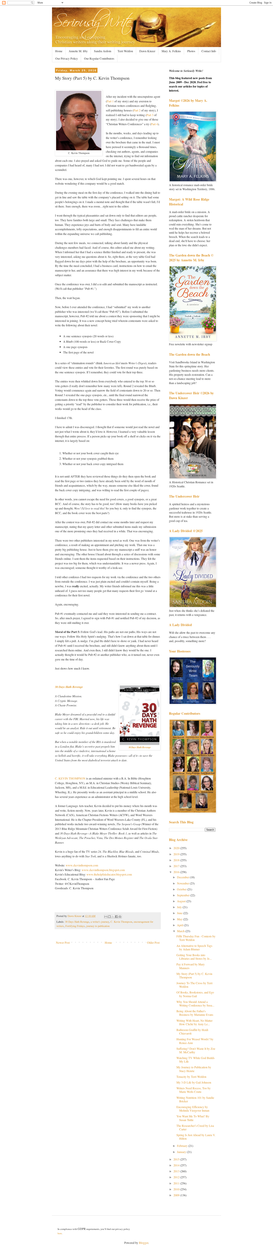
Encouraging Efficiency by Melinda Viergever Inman (192, 1108)
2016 (176, 872)
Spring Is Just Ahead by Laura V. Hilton (195, 1136)
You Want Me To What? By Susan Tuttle (192, 1118)
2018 (176, 860)
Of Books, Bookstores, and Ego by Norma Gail (195, 994)
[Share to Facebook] (116, 916)
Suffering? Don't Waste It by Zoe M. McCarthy (195, 1050)
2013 (176, 1171)
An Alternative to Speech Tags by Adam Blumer (194, 947)
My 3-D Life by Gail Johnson (193, 1082)
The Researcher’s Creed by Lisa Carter (195, 1127)
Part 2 (137, 110)
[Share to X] (113, 916)
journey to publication (98, 926)
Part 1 (110, 101)
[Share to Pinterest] (120, 916)
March (181, 931)
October (182, 889)
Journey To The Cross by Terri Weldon (194, 984)
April (180, 925)
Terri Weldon (125, 51)
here (60, 1233)
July (180, 907)
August (181, 901)
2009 (176, 1195)
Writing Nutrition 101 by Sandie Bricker (195, 1099)
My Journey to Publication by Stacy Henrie (193, 1069)
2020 (176, 848)
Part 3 (150, 115)
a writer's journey (100, 921)
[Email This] (106, 916)
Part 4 (154, 124)
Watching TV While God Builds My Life (195, 1059)
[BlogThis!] (109, 916)
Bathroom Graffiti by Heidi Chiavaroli (192, 1031)
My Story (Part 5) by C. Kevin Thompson (194, 975)
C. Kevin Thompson (121, 921)
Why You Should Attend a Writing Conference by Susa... (195, 1003)
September (183, 895)
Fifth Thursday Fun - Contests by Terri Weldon (195, 938)
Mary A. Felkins (171, 51)
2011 (176, 1183)
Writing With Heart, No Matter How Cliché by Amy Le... (194, 1022)
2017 (176, 866)
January (182, 1152)
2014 (176, 1165)
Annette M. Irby (78, 51)
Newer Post (63, 942)
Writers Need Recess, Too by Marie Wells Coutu (193, 1090)
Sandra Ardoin (102, 51)
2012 (176, 1177)
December (183, 877)
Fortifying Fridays (75, 926)
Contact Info (209, 51)
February (182, 1146)
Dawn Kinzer (147, 51)
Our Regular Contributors (99, 58)
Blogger (143, 1243)
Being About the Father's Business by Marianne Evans (194, 1012)
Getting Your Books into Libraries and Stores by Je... (194, 956)
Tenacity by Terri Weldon (191, 1077)
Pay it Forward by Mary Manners (190, 966)
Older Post (153, 942)
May (180, 919)
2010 (176, 1189)
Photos (191, 51)
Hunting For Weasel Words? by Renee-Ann (194, 1041)
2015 (176, 1159)
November (183, 883)
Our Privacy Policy (66, 58)
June (180, 913)
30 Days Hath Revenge (69, 687)
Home (58, 51)
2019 (176, 854)
